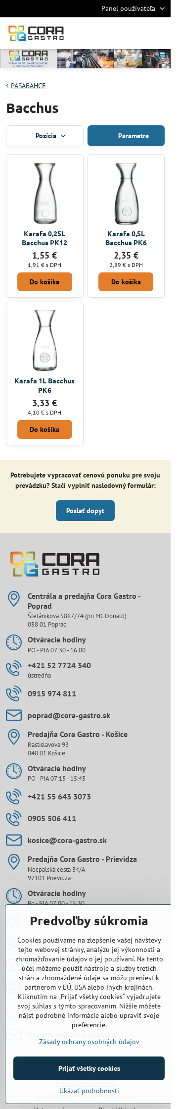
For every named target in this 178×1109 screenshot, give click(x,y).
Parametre (132, 135)
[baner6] (85, 60)
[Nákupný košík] (135, 33)
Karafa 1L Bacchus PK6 (44, 385)
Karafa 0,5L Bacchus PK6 (126, 238)
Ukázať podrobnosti (89, 1090)
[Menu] (159, 33)
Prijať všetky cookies (89, 1068)
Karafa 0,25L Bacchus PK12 (44, 238)
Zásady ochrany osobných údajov (89, 1041)
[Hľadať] (111, 33)
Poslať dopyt (85, 510)
